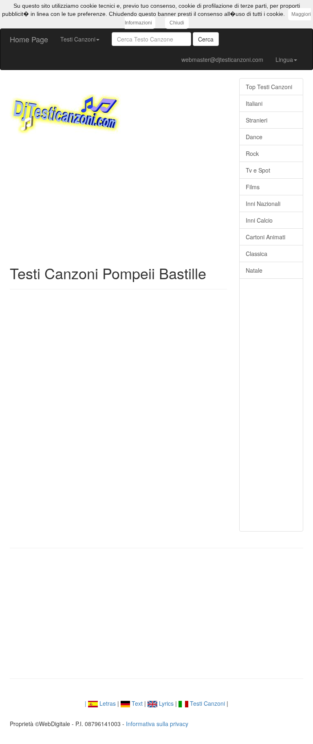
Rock (252, 153)
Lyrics (165, 703)
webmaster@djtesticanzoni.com (222, 59)
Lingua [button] (284, 59)
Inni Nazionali (263, 203)
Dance (254, 137)
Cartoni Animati (265, 237)
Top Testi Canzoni (269, 87)
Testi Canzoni (206, 703)
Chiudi (177, 23)
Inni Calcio (259, 220)
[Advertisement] (118, 200)
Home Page (29, 39)
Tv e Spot (258, 170)
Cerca (206, 39)
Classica (256, 253)
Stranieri (256, 120)
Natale (254, 270)
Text (136, 703)
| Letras (100, 703)
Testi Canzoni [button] (77, 39)
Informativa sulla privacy (157, 724)
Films (253, 187)
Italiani (254, 103)
